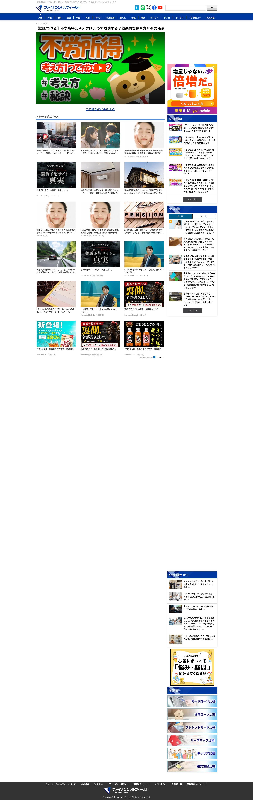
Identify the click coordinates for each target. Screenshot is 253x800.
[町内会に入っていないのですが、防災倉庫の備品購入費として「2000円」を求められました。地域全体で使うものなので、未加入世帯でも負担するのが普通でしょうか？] (175, 241)
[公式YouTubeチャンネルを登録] (160, 8)
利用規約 (98, 784)
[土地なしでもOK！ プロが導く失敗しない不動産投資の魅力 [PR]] (193, 612)
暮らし (123, 18)
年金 (78, 18)
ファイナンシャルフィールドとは (61, 784)
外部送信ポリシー (141, 784)
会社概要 (85, 784)
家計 (143, 18)
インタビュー (195, 18)
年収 (50, 18)
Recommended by (146, 357)
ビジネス (179, 18)
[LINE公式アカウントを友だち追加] (143, 8)
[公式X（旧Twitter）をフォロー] (148, 8)
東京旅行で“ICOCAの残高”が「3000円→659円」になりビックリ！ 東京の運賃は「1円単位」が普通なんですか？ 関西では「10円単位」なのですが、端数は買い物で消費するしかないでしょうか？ (200, 280)
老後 (133, 18)
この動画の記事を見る (100, 109)
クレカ (167, 18)
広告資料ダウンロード (197, 784)
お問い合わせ (160, 784)
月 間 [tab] (204, 216)
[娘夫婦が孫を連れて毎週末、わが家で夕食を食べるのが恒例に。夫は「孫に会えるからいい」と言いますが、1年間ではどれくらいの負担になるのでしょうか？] (175, 259)
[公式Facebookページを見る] (154, 8)
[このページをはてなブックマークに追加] (137, 8)
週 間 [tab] (180, 216)
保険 (88, 18)
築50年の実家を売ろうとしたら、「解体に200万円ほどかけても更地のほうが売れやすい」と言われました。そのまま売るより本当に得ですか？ (199, 299)
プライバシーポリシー (118, 784)
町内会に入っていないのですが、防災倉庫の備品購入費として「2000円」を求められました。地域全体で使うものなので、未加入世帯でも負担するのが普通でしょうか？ (199, 244)
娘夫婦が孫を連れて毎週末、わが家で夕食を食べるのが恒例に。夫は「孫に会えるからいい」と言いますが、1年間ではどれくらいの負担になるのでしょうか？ (199, 261)
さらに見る (192, 199)
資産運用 (110, 18)
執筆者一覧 (177, 784)
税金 (69, 18)
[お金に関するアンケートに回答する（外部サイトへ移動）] (192, 667)
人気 (40, 18)
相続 (59, 18)
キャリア (154, 18)
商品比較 (210, 18)
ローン (98, 18)
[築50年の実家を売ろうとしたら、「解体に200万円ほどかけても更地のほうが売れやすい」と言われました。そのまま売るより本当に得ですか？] (175, 296)
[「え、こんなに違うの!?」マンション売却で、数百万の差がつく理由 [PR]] (193, 644)
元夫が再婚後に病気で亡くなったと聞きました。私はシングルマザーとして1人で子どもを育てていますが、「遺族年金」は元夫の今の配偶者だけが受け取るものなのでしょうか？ (199, 227)
